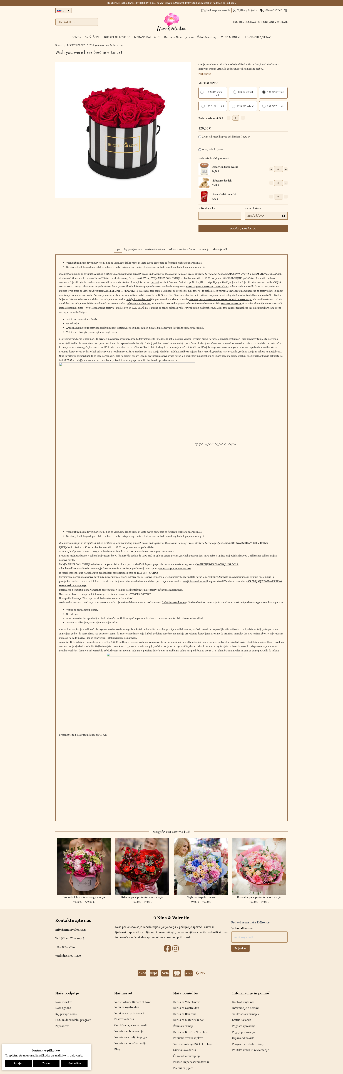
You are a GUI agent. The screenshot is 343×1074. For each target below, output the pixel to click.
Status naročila (241, 1020)
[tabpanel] (171, 537)
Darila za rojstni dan (186, 1008)
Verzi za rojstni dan (126, 1007)
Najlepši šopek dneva (201, 897)
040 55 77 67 (65, 360)
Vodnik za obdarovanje (128, 1031)
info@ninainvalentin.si (138, 299)
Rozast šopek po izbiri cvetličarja (259, 897)
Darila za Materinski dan (188, 1020)
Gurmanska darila (184, 1050)
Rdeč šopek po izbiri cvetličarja (142, 897)
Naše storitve (63, 1002)
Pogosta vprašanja (243, 1026)
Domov (59, 45)
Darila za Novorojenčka (179, 37)
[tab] (118, 249)
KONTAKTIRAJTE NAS (258, 37)
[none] (63, 10)
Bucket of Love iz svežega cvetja (84, 897)
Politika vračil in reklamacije (250, 1050)
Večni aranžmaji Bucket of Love (193, 1044)
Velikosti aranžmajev (245, 1014)
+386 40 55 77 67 (65, 947)
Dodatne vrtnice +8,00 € (210, 118)
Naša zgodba (63, 1008)
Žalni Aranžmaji (207, 37)
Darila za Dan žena (184, 1014)
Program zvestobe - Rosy (248, 1044)
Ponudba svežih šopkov (188, 1038)
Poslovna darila (124, 1019)
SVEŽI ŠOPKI (93, 37)
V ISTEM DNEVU (231, 37)
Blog (117, 1049)
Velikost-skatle (208, 83)
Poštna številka (206, 208)
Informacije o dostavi (245, 1008)
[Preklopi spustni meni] (128, 36)
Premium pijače (183, 1068)
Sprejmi (18, 1063)
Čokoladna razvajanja (186, 1056)
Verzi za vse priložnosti (129, 1013)
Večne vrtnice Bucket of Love (132, 1002)
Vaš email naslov (242, 928)
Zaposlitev (62, 1026)
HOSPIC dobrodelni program (73, 1020)
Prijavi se (240, 948)
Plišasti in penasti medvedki (191, 1062)
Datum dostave (253, 208)
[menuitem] (63, 10)
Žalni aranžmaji (183, 1026)
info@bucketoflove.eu (204, 308)
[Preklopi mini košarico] (286, 10)
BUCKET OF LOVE (115, 37)
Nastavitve (74, 1063)
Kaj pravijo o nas (66, 1014)
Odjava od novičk (243, 1038)
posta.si (155, 282)
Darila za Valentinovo (186, 1002)
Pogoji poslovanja (243, 1032)
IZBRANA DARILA (145, 37)
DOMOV (76, 37)
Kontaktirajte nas (243, 1002)
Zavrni (46, 1063)
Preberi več (204, 73)
